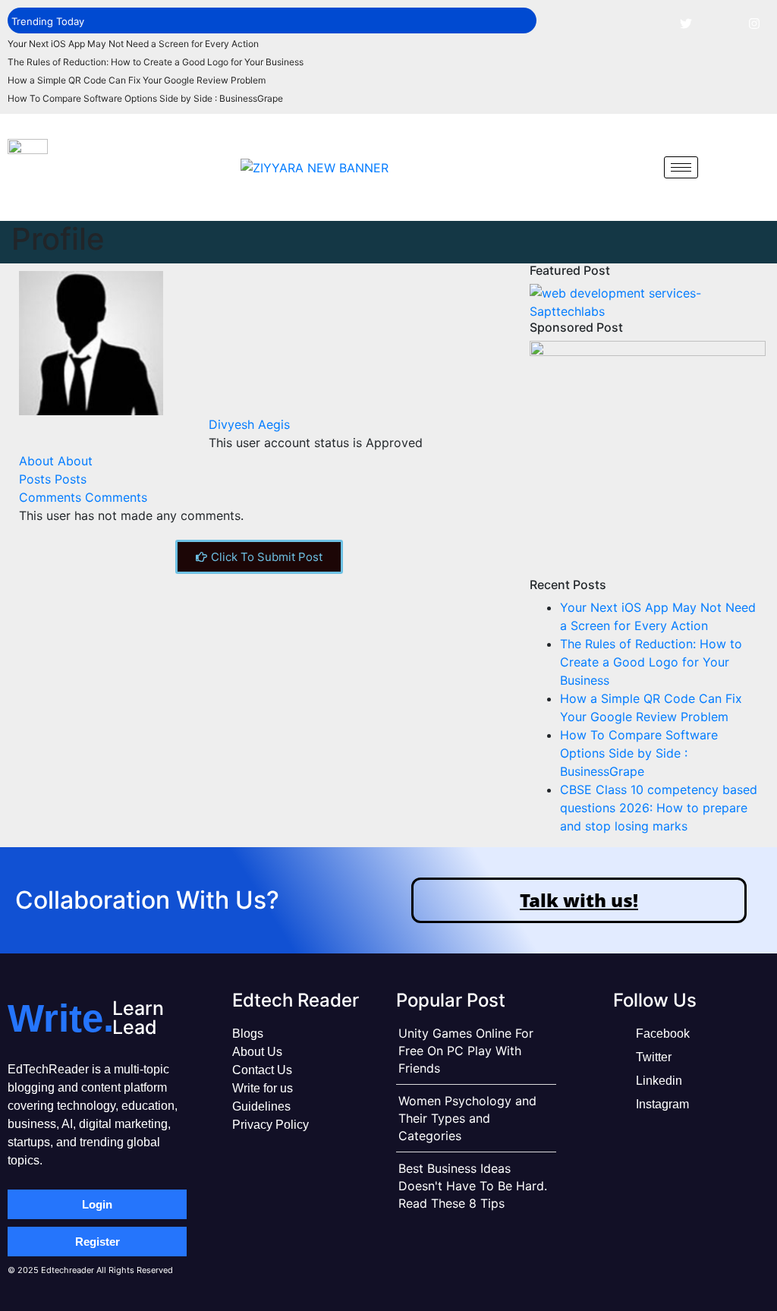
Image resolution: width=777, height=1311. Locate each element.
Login (97, 1204)
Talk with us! (579, 899)
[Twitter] (686, 22)
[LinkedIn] (720, 22)
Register (97, 1241)
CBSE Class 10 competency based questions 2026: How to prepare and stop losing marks (658, 808)
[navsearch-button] (641, 167)
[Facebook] (651, 22)
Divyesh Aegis (249, 424)
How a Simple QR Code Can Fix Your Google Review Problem (137, 80)
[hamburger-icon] (681, 167)
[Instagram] (754, 22)
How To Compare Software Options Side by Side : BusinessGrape (145, 98)
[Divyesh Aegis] (91, 341)
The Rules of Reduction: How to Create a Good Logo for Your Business (156, 62)
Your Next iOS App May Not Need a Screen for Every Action (133, 43)
